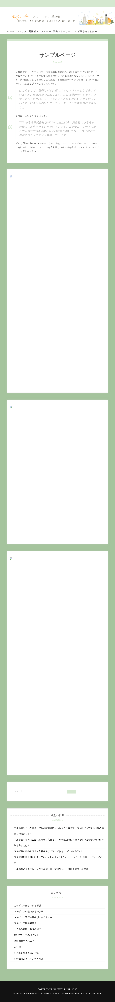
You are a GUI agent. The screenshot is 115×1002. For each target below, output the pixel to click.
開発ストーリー (61, 31)
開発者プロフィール (40, 31)
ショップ (21, 31)
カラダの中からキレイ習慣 (27, 905)
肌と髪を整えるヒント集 (26, 952)
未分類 (17, 946)
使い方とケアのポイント (26, 935)
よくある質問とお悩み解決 (27, 929)
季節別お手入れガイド (25, 940)
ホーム (10, 31)
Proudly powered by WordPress (32, 994)
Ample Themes (92, 994)
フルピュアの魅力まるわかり (28, 911)
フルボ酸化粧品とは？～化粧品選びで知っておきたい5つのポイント (48, 851)
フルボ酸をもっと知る (85, 31)
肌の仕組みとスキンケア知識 (28, 958)
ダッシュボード (71, 143)
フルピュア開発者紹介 (25, 923)
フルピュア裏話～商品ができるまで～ (33, 917)
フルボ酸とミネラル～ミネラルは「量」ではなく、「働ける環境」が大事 (51, 868)
